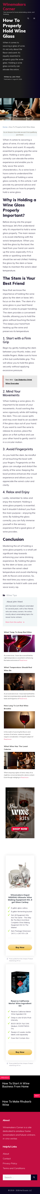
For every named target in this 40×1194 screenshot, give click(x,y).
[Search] (34, 1177)
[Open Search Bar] (28, 18)
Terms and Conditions (14, 1168)
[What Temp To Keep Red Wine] (19, 651)
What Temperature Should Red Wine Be (18, 668)
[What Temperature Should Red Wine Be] (19, 689)
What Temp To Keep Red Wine (18, 632)
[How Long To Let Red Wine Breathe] (19, 727)
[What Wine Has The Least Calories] (19, 768)
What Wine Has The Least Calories (16, 747)
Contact (7, 1158)
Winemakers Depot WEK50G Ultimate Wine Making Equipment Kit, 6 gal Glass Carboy (20, 898)
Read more (23, 660)
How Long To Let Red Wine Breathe (16, 707)
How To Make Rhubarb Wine (16, 1103)
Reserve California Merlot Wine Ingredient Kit (20, 1003)
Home (5, 127)
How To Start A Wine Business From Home (15, 1085)
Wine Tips (11, 595)
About (6, 1153)
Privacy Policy (10, 1163)
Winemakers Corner (14, 6)
